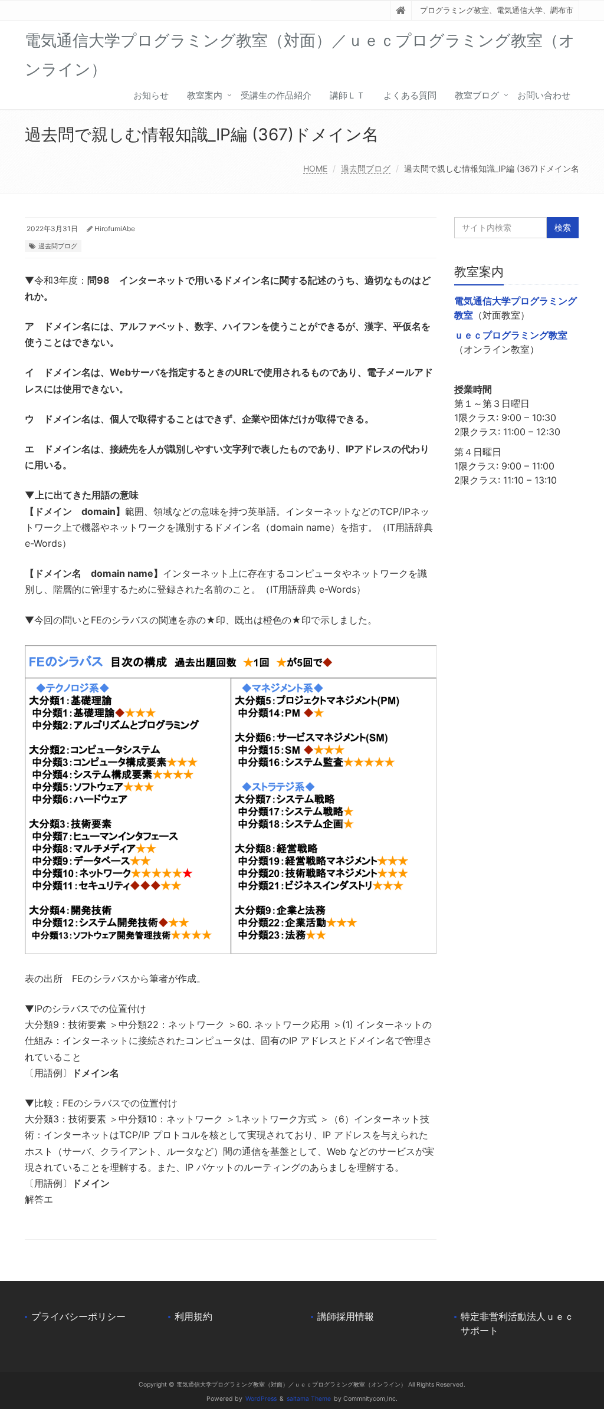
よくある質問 (409, 95)
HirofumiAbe (114, 228)
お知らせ (151, 95)
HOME (315, 168)
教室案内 (204, 95)
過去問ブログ (365, 168)
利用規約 (193, 1316)
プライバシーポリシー (78, 1316)
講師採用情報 (345, 1316)
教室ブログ (477, 95)
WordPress (261, 1399)
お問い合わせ (543, 95)
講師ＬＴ (347, 95)
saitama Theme (309, 1399)
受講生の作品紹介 (276, 95)
